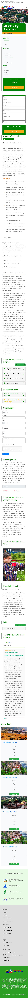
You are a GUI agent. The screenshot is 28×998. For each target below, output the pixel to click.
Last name (4, 415)
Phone (3, 431)
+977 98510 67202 (7, 960)
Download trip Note (10, 139)
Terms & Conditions (7, 942)
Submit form (5, 453)
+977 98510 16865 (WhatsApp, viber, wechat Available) (13, 2)
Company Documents (7, 921)
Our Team (5, 915)
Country (4, 425)
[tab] (14, 369)
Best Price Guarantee (7, 930)
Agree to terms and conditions (10, 444)
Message (4, 436)
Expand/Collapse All (20, 364)
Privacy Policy (6, 945)
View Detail (13, 759)
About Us (5, 912)
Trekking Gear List (7, 933)
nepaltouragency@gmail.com (8, 1)
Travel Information (7, 927)
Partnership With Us (7, 918)
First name (4, 410)
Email (3, 420)
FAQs (4, 936)
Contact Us (14, 87)
